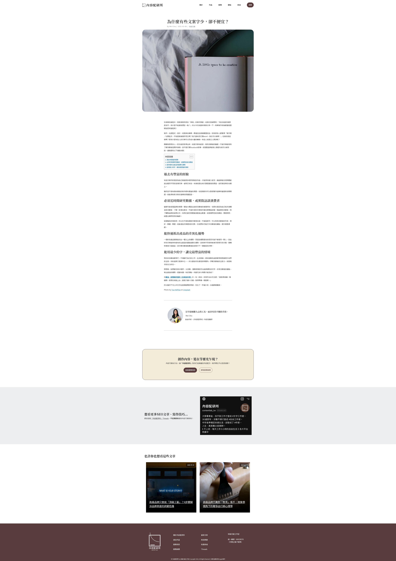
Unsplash (186, 289)
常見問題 (204, 540)
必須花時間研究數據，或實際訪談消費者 (180, 162)
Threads (204, 549)
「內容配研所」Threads (160, 418)
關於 (201, 5)
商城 (239, 5)
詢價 (250, 5)
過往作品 (176, 540)
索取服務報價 (206, 370)
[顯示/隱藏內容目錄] (190, 156)
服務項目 (176, 544)
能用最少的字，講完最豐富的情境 (177, 167)
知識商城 (204, 544)
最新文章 (204, 535)
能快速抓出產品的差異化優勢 (176, 165)
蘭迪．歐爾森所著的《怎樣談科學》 (179, 277)
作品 (210, 5)
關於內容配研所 (179, 535)
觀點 (229, 5)
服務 (220, 5)
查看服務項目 (190, 370)
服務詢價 (176, 549)
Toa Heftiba (175, 289)
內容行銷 (192, 26)
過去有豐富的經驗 (172, 160)
